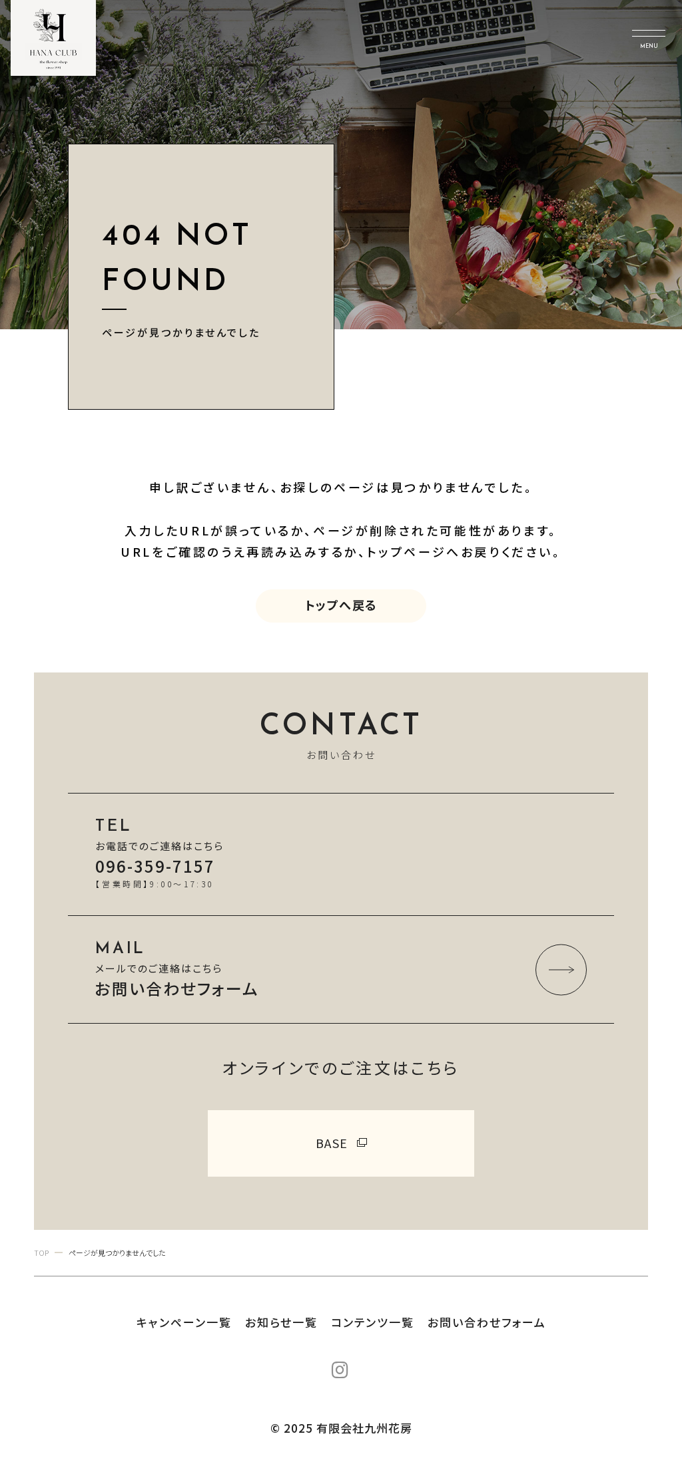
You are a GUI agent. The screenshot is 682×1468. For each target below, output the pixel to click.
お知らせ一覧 (281, 1322)
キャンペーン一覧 (184, 1322)
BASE (332, 1142)
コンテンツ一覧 (372, 1322)
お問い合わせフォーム (487, 1322)
